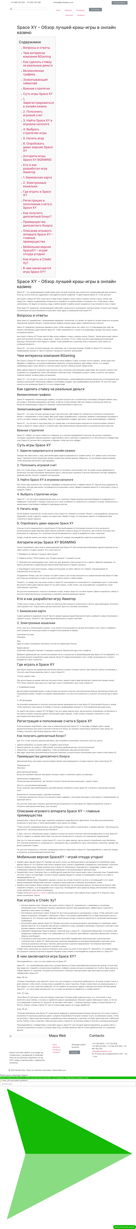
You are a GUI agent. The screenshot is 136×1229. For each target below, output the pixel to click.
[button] (120, 3)
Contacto (81, 15)
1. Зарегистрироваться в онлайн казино (38, 102)
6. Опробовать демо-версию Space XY (38, 147)
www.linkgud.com (74, 1070)
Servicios (69, 15)
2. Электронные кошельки (34, 184)
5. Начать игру (33, 138)
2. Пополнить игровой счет (33, 113)
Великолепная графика (33, 72)
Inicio (58, 10)
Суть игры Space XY (38, 94)
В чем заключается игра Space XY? (37, 270)
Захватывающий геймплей (35, 81)
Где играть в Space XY (37, 193)
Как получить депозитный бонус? (37, 214)
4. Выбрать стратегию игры (35, 131)
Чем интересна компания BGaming (37, 54)
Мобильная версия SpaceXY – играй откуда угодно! (37, 250)
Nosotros (68, 10)
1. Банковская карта (37, 177)
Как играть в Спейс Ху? (37, 261)
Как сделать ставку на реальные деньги (38, 63)
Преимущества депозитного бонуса (37, 223)
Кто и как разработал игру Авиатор (35, 168)
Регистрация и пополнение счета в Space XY (37, 204)
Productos (80, 10)
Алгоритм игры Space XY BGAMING (37, 157)
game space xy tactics (37, 893)
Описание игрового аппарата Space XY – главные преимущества (38, 236)
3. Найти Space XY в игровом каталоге (37, 122)
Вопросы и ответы (36, 47)
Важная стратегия (36, 88)
